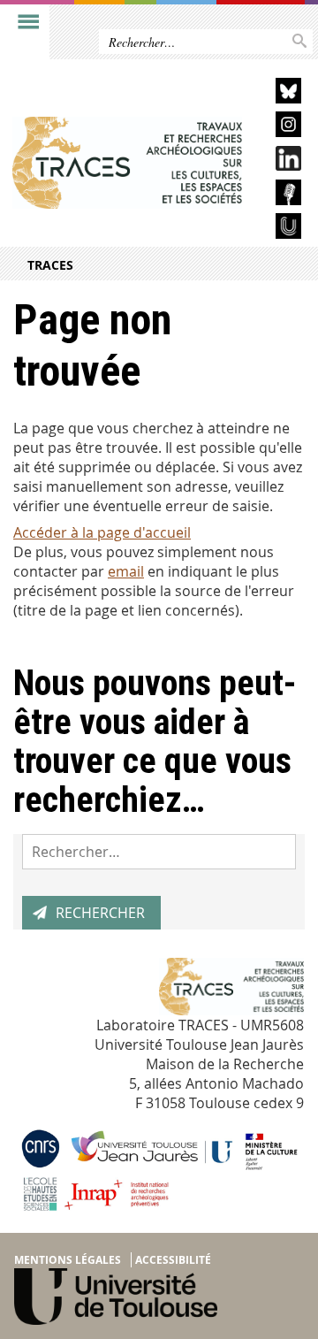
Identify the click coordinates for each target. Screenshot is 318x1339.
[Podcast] (277, 195)
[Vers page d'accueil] (126, 163)
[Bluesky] (277, 93)
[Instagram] (277, 126)
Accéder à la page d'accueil (102, 532)
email (126, 571)
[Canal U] (277, 228)
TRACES (50, 264)
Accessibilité (173, 1259)
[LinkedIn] (277, 161)
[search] (159, 851)
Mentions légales (67, 1259)
